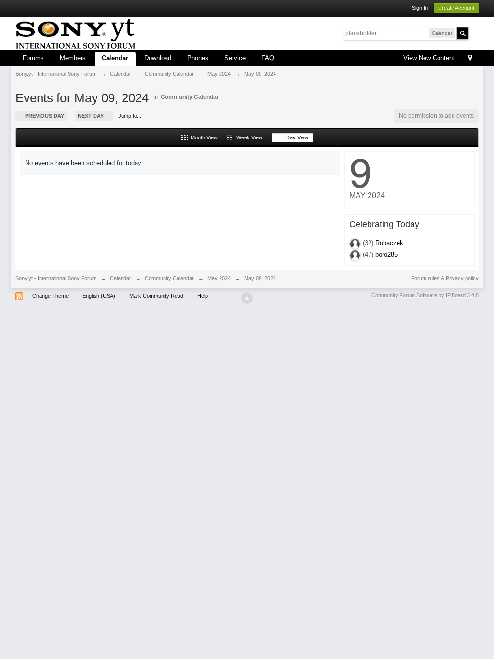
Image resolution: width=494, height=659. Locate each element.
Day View (295, 137)
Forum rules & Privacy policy (445, 278)
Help (202, 296)
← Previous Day (41, 116)
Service (235, 58)
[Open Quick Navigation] (470, 59)
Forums (33, 58)
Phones (197, 58)
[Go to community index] (75, 32)
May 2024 (219, 278)
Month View (203, 137)
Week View (247, 137)
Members (73, 58)
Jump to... (129, 116)
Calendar (115, 58)
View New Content (428, 58)
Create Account (456, 8)
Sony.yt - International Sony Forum (55, 278)
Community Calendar (190, 97)
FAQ (267, 58)
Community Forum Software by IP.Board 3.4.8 (425, 295)
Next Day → (94, 116)
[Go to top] (247, 298)
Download (157, 58)
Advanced (475, 33)
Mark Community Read (156, 296)
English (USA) (98, 296)
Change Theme (50, 296)
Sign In (420, 8)
